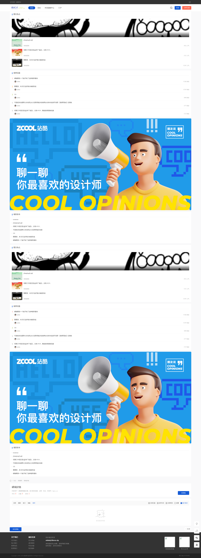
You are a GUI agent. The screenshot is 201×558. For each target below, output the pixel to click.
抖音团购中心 (49, 8)
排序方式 (161, 503)
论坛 (31, 8)
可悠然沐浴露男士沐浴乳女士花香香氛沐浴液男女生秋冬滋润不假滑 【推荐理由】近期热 (43, 102)
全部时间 (170, 503)
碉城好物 (26, 480)
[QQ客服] (196, 545)
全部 (14, 503)
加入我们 (14, 543)
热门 (24, 503)
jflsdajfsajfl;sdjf (28, 40)
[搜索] (171, 8)
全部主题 (152, 503)
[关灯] (196, 524)
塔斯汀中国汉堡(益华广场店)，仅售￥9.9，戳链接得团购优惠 (34, 110)
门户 (60, 8)
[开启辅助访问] (186, 2)
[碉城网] (17, 7)
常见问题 (31, 545)
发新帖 (183, 493)
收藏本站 (18, 2)
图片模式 (185, 503)
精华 (34, 503)
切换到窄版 (189, 2)
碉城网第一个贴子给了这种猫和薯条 (26, 78)
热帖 (29, 503)
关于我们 (14, 540)
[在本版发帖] (196, 531)
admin (18, 81)
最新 (19, 503)
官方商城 (31, 540)
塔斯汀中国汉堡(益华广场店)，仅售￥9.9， (37, 50)
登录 (177, 8)
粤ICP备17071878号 (184, 555)
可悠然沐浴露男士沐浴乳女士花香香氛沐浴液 (27, 230)
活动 (39, 8)
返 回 (188, 529)
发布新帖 (16, 529)
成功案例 (31, 543)
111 (15, 94)
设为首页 (12, 2)
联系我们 (14, 548)
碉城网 (10, 480)
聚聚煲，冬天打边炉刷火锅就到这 (35, 60)
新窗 (177, 503)
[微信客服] (196, 538)
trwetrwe (15, 35)
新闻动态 (14, 545)
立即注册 (187, 8)
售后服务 (31, 548)
